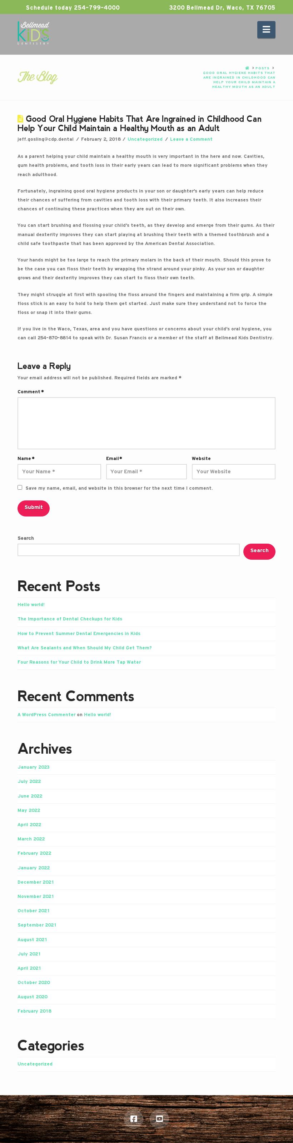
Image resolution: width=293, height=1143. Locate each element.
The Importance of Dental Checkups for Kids (70, 619)
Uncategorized (145, 139)
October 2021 (34, 910)
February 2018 (34, 1011)
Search (26, 538)
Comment (31, 391)
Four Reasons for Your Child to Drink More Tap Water (79, 662)
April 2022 (29, 824)
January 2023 (34, 767)
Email (114, 458)
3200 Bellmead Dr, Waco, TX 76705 (221, 8)
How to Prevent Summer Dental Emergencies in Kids (79, 633)
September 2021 (37, 925)
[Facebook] (133, 1119)
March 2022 (31, 839)
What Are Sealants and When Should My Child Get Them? (85, 647)
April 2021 (29, 968)
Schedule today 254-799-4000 (72, 8)
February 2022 (34, 853)
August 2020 (32, 996)
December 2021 (36, 882)
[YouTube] (159, 1119)
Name (26, 458)
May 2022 (29, 810)
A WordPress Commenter (46, 714)
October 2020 (34, 982)
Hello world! (31, 604)
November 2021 (36, 896)
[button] (266, 29)
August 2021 (32, 939)
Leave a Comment (191, 139)
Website (201, 458)
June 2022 (30, 796)
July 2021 (29, 954)
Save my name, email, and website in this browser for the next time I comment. (119, 488)
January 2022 (34, 867)
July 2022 (29, 781)
